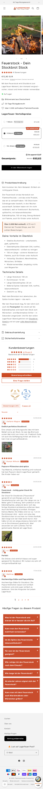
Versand (12, 79)
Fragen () (26, 406)
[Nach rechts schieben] (26, 58)
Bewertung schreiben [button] (21, 375)
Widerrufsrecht (14, 781)
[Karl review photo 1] (7, 536)
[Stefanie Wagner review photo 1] (7, 447)
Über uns (7, 724)
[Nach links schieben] (16, 58)
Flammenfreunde (20, 778)
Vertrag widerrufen (15, 739)
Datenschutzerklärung (29, 781)
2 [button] (18, 600)
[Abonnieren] (36, 752)
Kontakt (7, 728)
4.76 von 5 (27, 352)
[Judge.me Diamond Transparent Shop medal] (26, 393)
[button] (4, 8)
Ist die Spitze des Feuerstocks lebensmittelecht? (19, 641)
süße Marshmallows (28, 322)
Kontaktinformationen (22, 784)
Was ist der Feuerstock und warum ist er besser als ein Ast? (20, 619)
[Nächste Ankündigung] (38, 2)
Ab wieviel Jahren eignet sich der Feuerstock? (20, 682)
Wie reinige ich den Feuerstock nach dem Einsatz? (19, 663)
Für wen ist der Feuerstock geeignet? (17, 652)
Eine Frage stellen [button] (21, 381)
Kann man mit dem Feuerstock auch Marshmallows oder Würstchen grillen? (19, 695)
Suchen (7, 718)
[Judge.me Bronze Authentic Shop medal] (15, 393)
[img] (7, 418)
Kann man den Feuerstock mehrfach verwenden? (17, 630)
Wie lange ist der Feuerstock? (19, 673)
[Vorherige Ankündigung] (4, 2)
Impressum (34, 784)
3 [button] (22, 600)
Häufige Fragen (10, 733)
